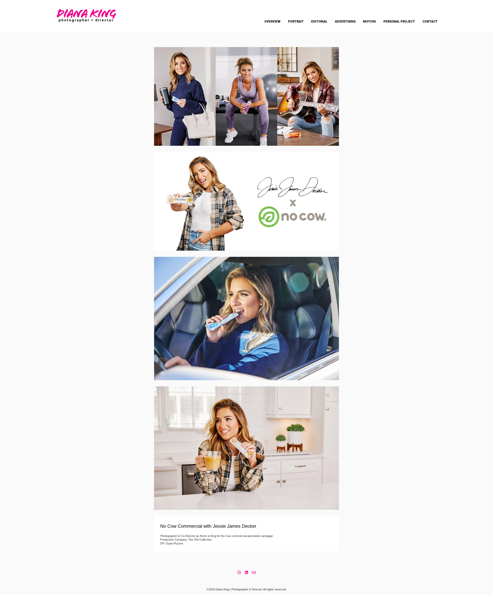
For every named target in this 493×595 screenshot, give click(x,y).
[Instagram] (239, 572)
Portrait (296, 21)
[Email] (254, 572)
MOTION (369, 21)
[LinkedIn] (246, 572)
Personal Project (399, 21)
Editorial (319, 21)
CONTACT (430, 21)
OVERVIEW (272, 21)
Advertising (345, 21)
